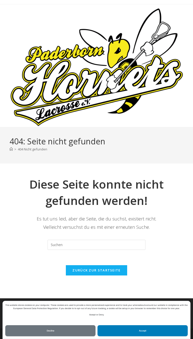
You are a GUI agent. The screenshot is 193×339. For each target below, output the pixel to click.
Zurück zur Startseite (96, 270)
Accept (142, 330)
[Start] (11, 149)
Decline (50, 330)
